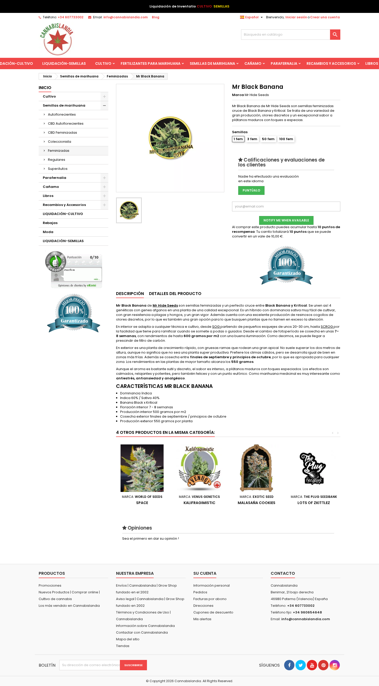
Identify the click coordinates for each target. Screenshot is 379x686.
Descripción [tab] (130, 294)
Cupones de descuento (213, 612)
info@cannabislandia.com (125, 17)
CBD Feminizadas (62, 132)
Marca (238, 95)
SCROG (327, 326)
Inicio (45, 88)
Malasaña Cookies (256, 502)
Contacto (283, 573)
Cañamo (252, 63)
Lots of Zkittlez (314, 502)
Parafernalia (284, 63)
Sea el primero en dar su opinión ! (150, 538)
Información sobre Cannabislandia (145, 625)
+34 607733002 (70, 17)
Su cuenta (204, 573)
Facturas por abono (210, 598)
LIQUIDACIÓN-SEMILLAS (64, 63)
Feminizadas (58, 150)
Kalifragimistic (199, 502)
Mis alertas (202, 619)
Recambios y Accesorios (331, 63)
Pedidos (200, 592)
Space (142, 502)
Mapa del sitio (127, 639)
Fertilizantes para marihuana (150, 63)
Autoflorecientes (62, 114)
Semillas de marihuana (212, 63)
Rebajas (50, 222)
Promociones (50, 585)
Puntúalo (251, 190)
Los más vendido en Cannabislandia (69, 605)
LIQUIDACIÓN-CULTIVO (63, 213)
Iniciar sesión (296, 17)
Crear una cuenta (325, 17)
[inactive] (73, 269)
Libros (48, 195)
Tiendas (122, 645)
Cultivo (103, 63)
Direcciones (203, 605)
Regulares (56, 159)
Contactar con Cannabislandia (142, 632)
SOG (216, 326)
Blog (155, 17)
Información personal (211, 585)
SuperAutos (58, 168)
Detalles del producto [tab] (175, 294)
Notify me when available (286, 220)
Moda (48, 231)
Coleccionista (59, 141)
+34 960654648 (307, 612)
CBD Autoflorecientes (66, 123)
